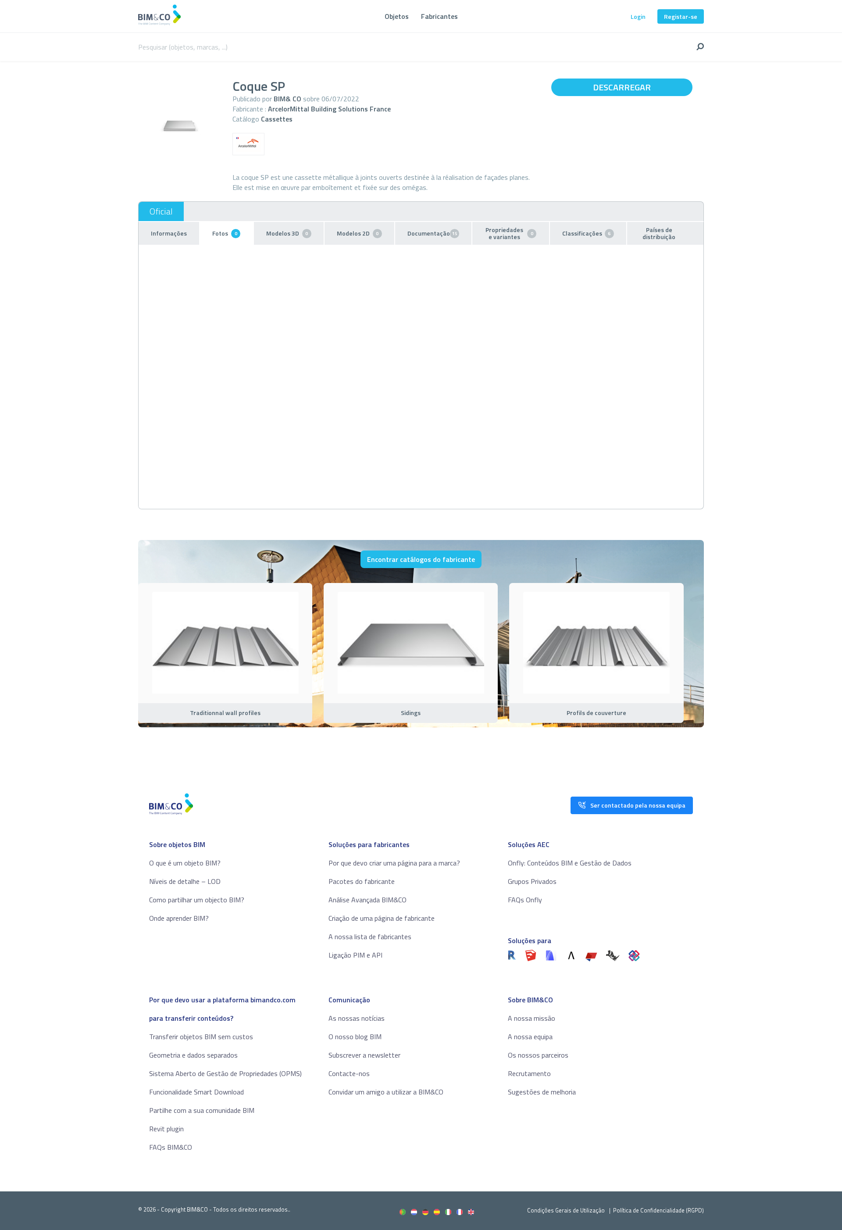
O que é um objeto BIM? (185, 863)
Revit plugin (166, 1128)
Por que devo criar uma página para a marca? (394, 863)
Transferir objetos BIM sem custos (201, 1036)
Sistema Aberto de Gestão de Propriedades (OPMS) (225, 1073)
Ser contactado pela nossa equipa (637, 805)
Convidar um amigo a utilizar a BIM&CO (385, 1092)
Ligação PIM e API (355, 955)
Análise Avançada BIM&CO (367, 899)
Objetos (397, 16)
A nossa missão (531, 1018)
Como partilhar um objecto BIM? (196, 899)
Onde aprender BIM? (179, 918)
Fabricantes (439, 16)
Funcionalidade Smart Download (196, 1092)
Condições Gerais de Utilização (566, 1210)
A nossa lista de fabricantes (369, 936)
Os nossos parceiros (538, 1055)
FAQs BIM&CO (170, 1147)
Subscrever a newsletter (364, 1055)
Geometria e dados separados (193, 1055)
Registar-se (680, 16)
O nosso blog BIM (355, 1036)
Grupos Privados (532, 881)
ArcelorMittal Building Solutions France (329, 109)
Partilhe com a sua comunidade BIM (201, 1110)
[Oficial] (161, 211)
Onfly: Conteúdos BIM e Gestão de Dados (570, 863)
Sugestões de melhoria (542, 1092)
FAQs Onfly (525, 899)
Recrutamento (529, 1073)
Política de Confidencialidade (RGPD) (658, 1210)
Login (638, 16)
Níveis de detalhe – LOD (185, 881)
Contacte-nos (349, 1073)
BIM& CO (287, 98)
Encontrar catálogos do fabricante (421, 559)
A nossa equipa (530, 1036)
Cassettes (277, 119)
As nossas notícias (356, 1018)
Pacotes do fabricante (361, 881)
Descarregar (622, 87)
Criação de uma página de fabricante (381, 918)
